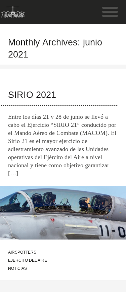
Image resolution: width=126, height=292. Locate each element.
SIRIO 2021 (32, 95)
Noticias (17, 268)
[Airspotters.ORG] (13, 15)
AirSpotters (22, 252)
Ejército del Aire (27, 260)
